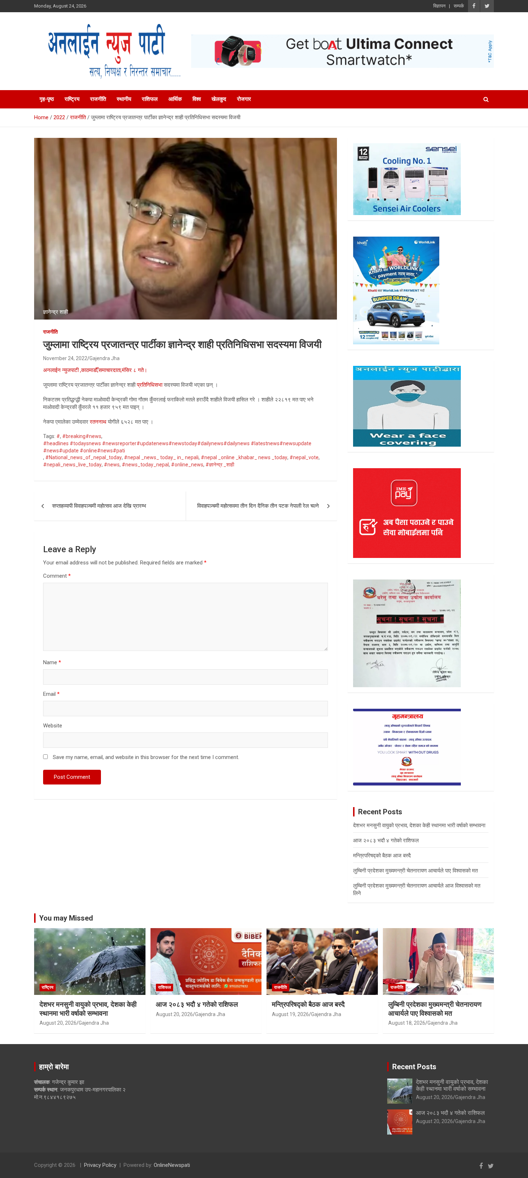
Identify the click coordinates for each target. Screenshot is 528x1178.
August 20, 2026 (58, 1023)
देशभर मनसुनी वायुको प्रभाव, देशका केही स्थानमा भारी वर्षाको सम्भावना (419, 825)
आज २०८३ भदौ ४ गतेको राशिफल (386, 840)
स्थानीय (124, 99)
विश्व (197, 99)
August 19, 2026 (290, 1014)
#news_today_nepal (145, 464)
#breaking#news (81, 436)
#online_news (187, 464)
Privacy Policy (100, 1165)
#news (112, 464)
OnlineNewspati (172, 1165)
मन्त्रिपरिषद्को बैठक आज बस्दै (382, 855)
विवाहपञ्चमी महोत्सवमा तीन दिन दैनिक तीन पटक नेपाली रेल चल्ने (258, 506)
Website (52, 725)
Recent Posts (414, 1066)
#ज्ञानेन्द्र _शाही (219, 464)
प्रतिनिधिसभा (149, 385)
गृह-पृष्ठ (47, 99)
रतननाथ (98, 422)
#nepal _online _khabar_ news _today (244, 457)
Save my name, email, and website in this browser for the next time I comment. (146, 757)
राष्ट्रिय (72, 99)
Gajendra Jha (104, 358)
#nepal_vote (304, 457)
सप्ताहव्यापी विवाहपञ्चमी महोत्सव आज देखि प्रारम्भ (99, 506)
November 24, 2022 (65, 358)
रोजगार (244, 99)
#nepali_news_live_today (72, 464)
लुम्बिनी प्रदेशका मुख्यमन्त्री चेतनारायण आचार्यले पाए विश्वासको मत (415, 870)
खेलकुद (219, 99)
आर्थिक (175, 99)
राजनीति (98, 99)
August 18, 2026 (406, 1023)
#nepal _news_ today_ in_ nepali (161, 457)
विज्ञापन (439, 6)
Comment (57, 576)
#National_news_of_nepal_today (83, 457)
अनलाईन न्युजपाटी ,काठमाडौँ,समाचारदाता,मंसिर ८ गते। (95, 370)
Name (52, 662)
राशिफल (150, 99)
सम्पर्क (459, 6)
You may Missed (66, 918)
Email (51, 694)
